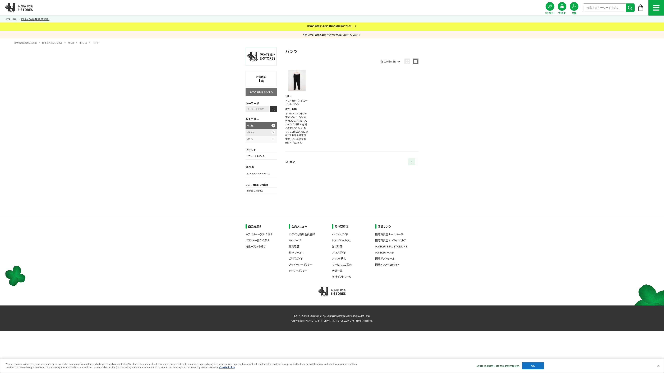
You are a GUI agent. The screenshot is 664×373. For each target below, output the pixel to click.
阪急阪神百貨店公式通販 (25, 42)
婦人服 (71, 42)
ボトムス (83, 42)
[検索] (630, 7)
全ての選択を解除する (261, 92)
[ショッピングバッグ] (640, 7)
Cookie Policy (227, 367)
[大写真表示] (407, 61)
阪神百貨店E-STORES (52, 42)
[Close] (658, 366)
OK (533, 365)
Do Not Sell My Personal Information (498, 365)
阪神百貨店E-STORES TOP (19, 8)
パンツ (250, 138)
